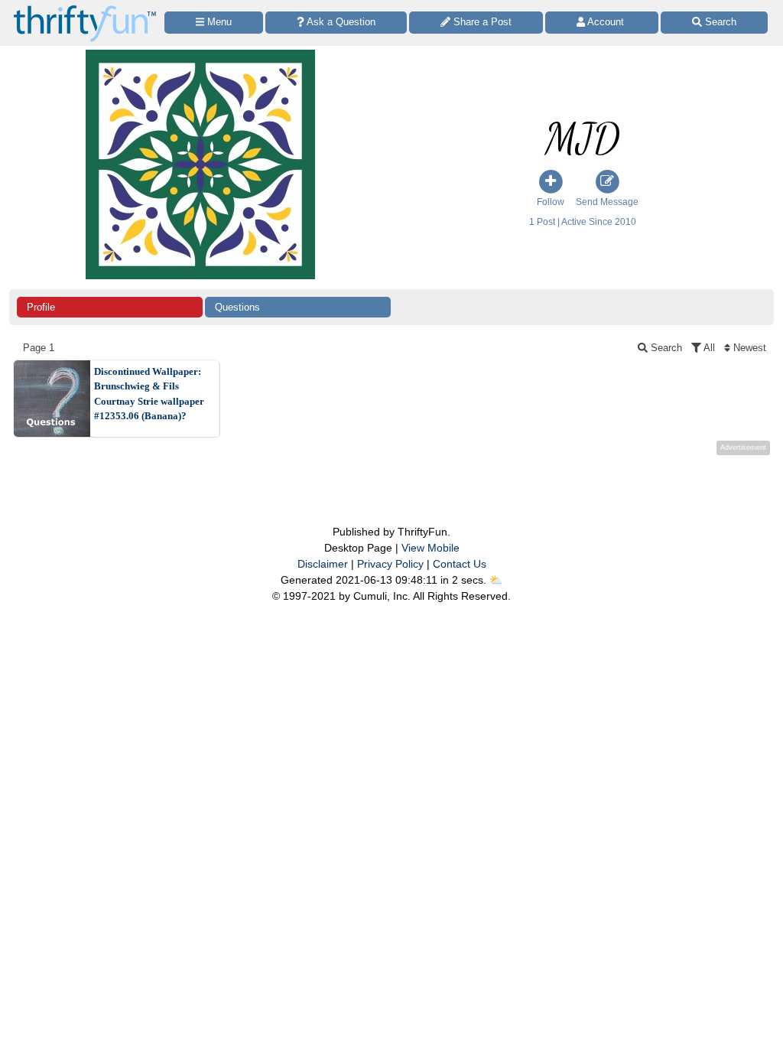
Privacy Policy (390, 564)
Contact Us (459, 564)
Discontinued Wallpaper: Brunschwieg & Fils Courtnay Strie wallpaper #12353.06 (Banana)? (149, 394)
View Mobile (430, 548)
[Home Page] (85, 8)
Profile (41, 307)
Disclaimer (322, 564)
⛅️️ (495, 580)
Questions (237, 307)
